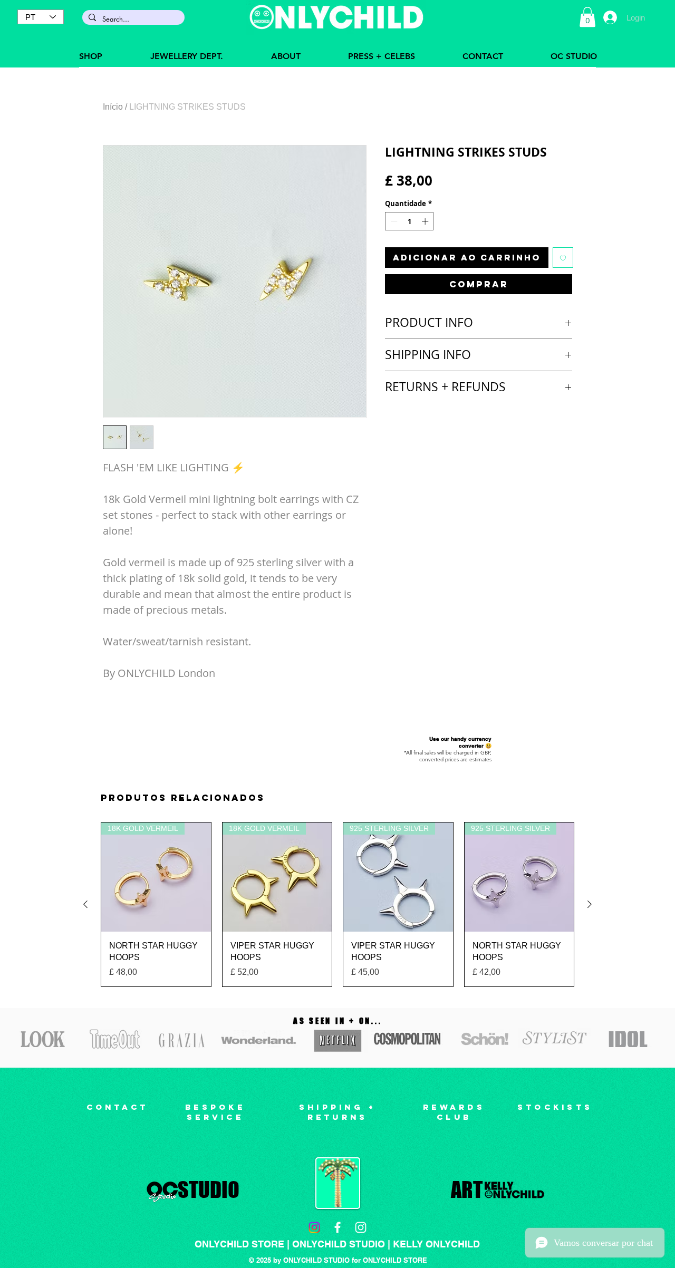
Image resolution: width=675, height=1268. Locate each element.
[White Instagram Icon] (360, 1227)
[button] (587, 17)
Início (113, 106)
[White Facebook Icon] (337, 1227)
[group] (337, 904)
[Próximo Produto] (589, 904)
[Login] (610, 17)
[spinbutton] (409, 221)
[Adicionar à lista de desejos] (563, 257)
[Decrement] (393, 221)
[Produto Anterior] (85, 904)
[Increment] (426, 221)
